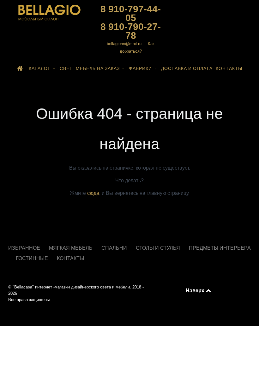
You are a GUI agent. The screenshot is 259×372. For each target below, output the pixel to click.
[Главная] (21, 68)
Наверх (195, 290)
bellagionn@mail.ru (124, 43)
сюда (93, 193)
